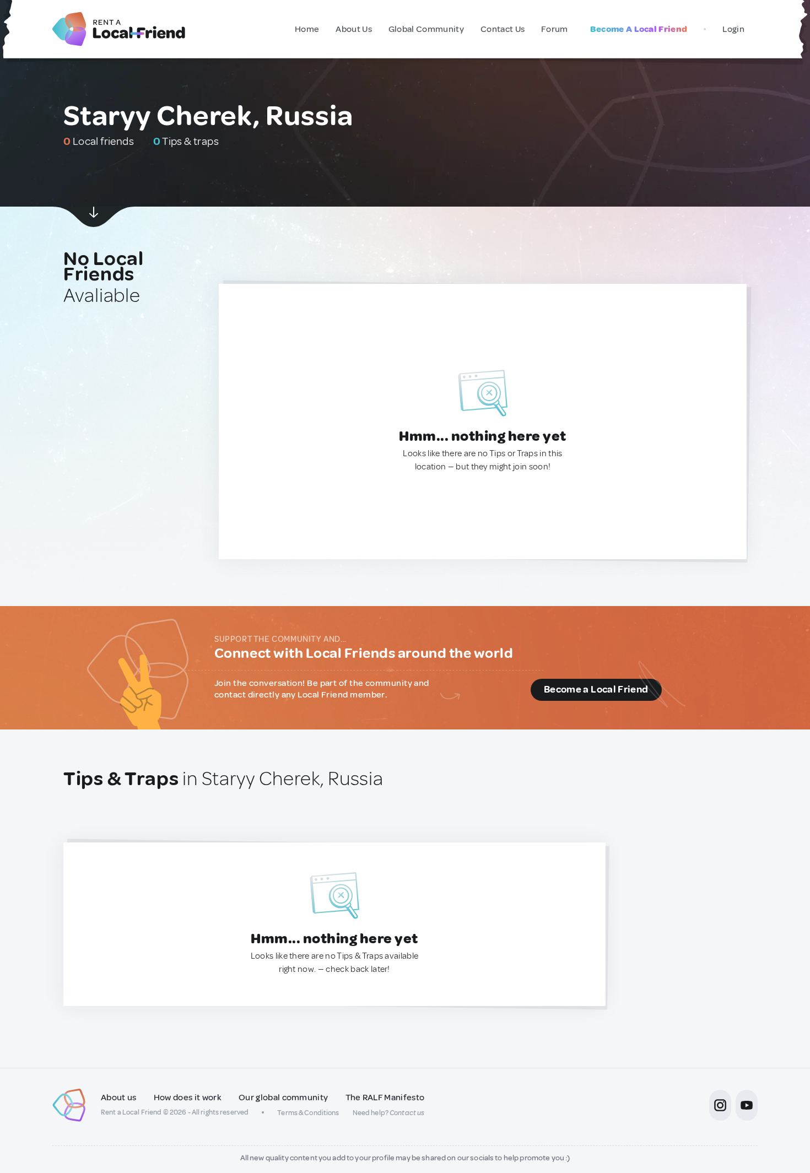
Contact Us (502, 29)
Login (733, 29)
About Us (354, 29)
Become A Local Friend (639, 29)
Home (307, 29)
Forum (554, 29)
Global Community (426, 29)
